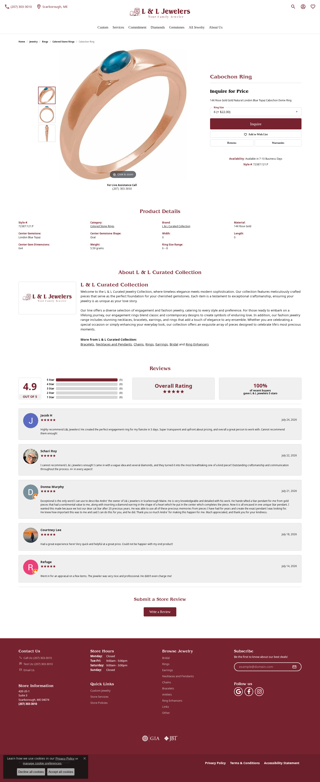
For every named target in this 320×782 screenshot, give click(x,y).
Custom (103, 27)
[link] (18, 6)
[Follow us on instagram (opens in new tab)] (259, 691)
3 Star (50, 388)
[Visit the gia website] (151, 738)
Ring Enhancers (197, 344)
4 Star (50, 384)
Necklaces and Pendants (114, 344)
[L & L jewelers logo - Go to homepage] (160, 13)
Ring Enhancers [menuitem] (172, 700)
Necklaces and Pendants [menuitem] (178, 676)
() (121, 380)
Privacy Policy (215, 763)
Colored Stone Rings (63, 41)
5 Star (50, 380)
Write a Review (160, 612)
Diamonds (158, 27)
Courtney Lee (50, 530)
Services (118, 27)
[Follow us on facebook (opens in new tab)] (248, 691)
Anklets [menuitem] (167, 694)
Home (22, 41)
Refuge (46, 562)
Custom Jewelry (100, 690)
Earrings (161, 344)
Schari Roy (48, 451)
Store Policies (99, 703)
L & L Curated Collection (176, 226)
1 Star (50, 397)
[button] (293, 6)
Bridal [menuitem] (166, 658)
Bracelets (87, 344)
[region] (123, 114)
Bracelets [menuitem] (168, 688)
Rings (45, 41)
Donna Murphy (52, 487)
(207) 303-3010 (122, 188)
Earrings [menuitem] (167, 670)
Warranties (278, 142)
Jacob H (46, 415)
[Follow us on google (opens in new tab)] (238, 691)
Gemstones (176, 27)
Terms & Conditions (245, 763)
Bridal (174, 344)
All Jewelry (197, 27)
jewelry (33, 41)
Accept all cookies (61, 772)
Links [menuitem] (165, 707)
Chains (139, 344)
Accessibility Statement (281, 763)
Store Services (99, 697)
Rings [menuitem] (165, 664)
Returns (231, 142)
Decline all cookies (31, 772)
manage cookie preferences (42, 763)
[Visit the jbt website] (171, 738)
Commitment (137, 27)
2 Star (50, 393)
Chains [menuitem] (166, 682)
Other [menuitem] (166, 713)
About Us (215, 27)
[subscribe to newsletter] (294, 667)
